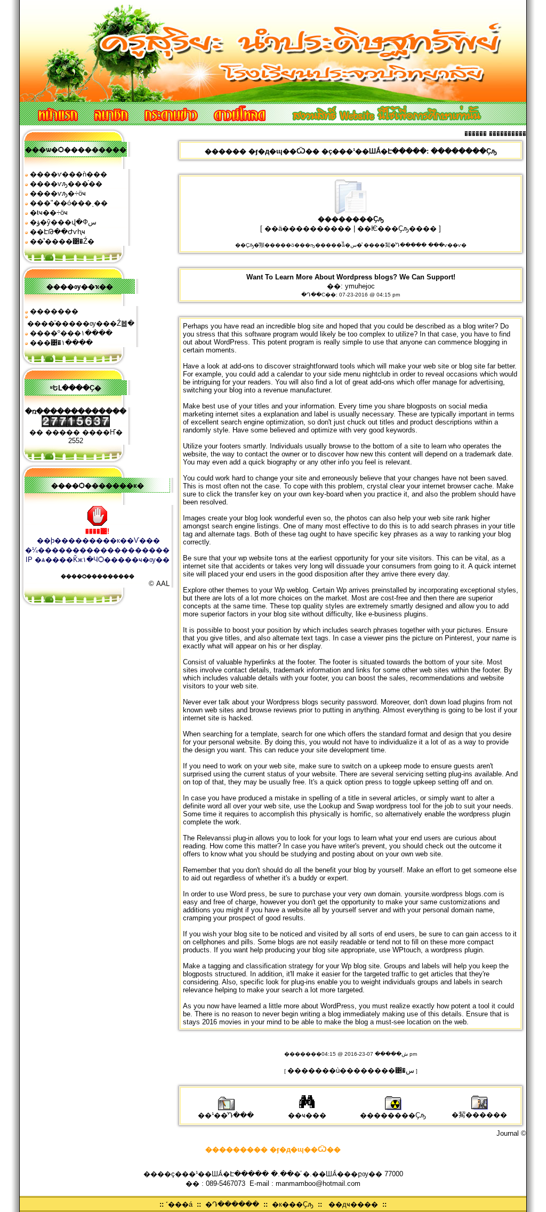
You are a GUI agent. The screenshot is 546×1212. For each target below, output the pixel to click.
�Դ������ (232, 1204)
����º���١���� (71, 333)
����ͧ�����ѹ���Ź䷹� (80, 323)
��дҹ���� (353, 1204)
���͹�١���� (61, 343)
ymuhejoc (360, 286)
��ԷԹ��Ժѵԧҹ (57, 232)
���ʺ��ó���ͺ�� (69, 203)
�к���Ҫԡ (293, 1204)
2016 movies (222, 1022)
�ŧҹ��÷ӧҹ (49, 212)
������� (54, 311)
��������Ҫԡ (393, 1115)
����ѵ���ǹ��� (68, 174)
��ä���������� (307, 228)
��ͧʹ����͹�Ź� (62, 241)
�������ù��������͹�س (350, 1070)
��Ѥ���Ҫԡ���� (397, 228)
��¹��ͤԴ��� (226, 1115)
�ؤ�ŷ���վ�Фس (63, 222)
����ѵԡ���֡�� (66, 184)
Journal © (511, 1133)
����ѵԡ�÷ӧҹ (58, 193)
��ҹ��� (307, 1115)
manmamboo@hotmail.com (318, 1183)
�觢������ (479, 1115)
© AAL (159, 584)
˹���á (179, 1204)
